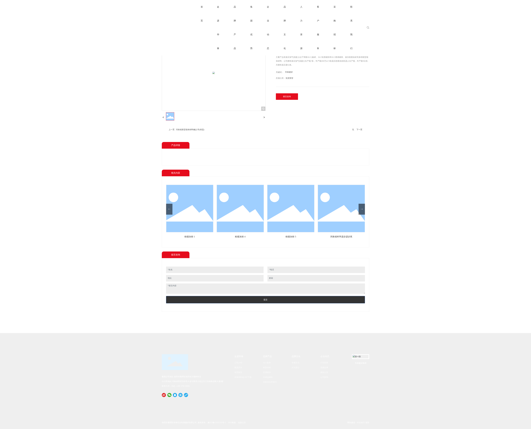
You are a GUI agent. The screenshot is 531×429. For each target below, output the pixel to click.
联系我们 (351, 27)
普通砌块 (267, 372)
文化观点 (295, 368)
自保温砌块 (268, 377)
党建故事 (324, 368)
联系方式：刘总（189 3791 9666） (176, 386)
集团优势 (251, 27)
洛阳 (367, 423)
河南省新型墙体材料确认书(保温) (190, 130)
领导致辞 (238, 372)
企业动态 (268, 27)
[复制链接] (186, 395)
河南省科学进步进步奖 (341, 236)
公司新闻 (324, 377)
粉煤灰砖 (267, 368)
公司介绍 (238, 363)
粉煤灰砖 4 (240, 236)
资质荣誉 (289, 78)
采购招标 (335, 27)
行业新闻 (324, 363)
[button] (169, 209)
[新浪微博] (164, 395)
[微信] (169, 395)
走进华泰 (218, 27)
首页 (202, 14)
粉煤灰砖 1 (189, 236)
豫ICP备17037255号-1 (217, 423)
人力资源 (301, 27)
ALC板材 (267, 363)
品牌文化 (285, 27)
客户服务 (318, 27)
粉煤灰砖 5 (291, 236)
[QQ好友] (175, 395)
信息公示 (242, 423)
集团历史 (238, 368)
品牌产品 (235, 27)
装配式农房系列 (270, 382)
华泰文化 (295, 363)
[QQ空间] (180, 395)
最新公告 (324, 372)
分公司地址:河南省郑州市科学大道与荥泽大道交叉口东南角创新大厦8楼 (192, 381)
